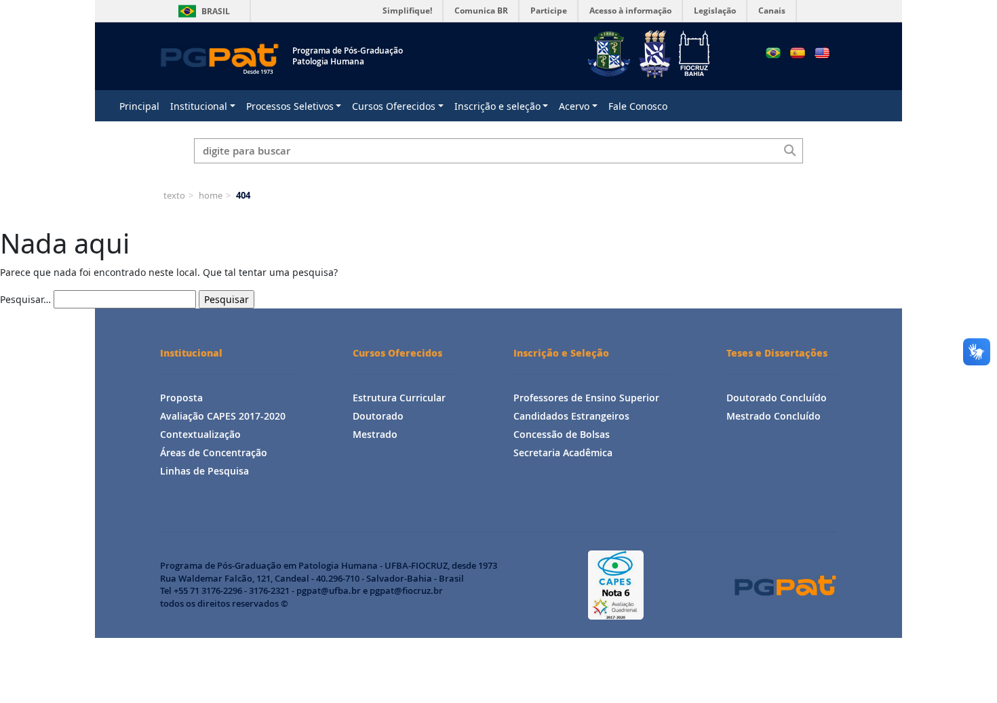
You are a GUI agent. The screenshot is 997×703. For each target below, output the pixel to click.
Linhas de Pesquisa (204, 470)
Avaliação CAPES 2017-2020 (223, 415)
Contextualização (200, 434)
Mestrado (375, 434)
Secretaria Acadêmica (562, 452)
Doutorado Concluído (776, 397)
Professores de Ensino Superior (586, 397)
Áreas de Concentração (213, 452)
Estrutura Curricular (399, 397)
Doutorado (378, 415)
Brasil (201, 11)
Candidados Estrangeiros (571, 415)
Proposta (181, 397)
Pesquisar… (25, 299)
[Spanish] (797, 53)
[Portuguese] (773, 53)
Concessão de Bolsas (561, 434)
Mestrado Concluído (773, 415)
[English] (822, 53)
